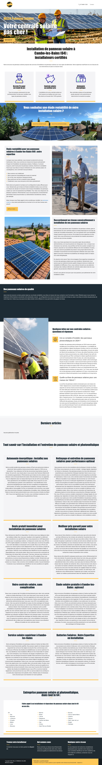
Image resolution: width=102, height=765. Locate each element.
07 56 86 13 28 (83, 4)
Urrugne (12, 720)
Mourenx (12, 726)
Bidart (40, 714)
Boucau (70, 712)
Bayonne (12, 716)
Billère (12, 722)
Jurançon (12, 718)
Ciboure (70, 718)
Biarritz (41, 712)
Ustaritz (70, 716)
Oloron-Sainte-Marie (74, 714)
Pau (11, 714)
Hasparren (42, 718)
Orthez (41, 724)
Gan (40, 722)
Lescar (41, 716)
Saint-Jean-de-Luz (73, 720)
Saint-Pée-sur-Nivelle (45, 726)
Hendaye (70, 724)
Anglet (70, 722)
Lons (11, 724)
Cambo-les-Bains (44, 720)
